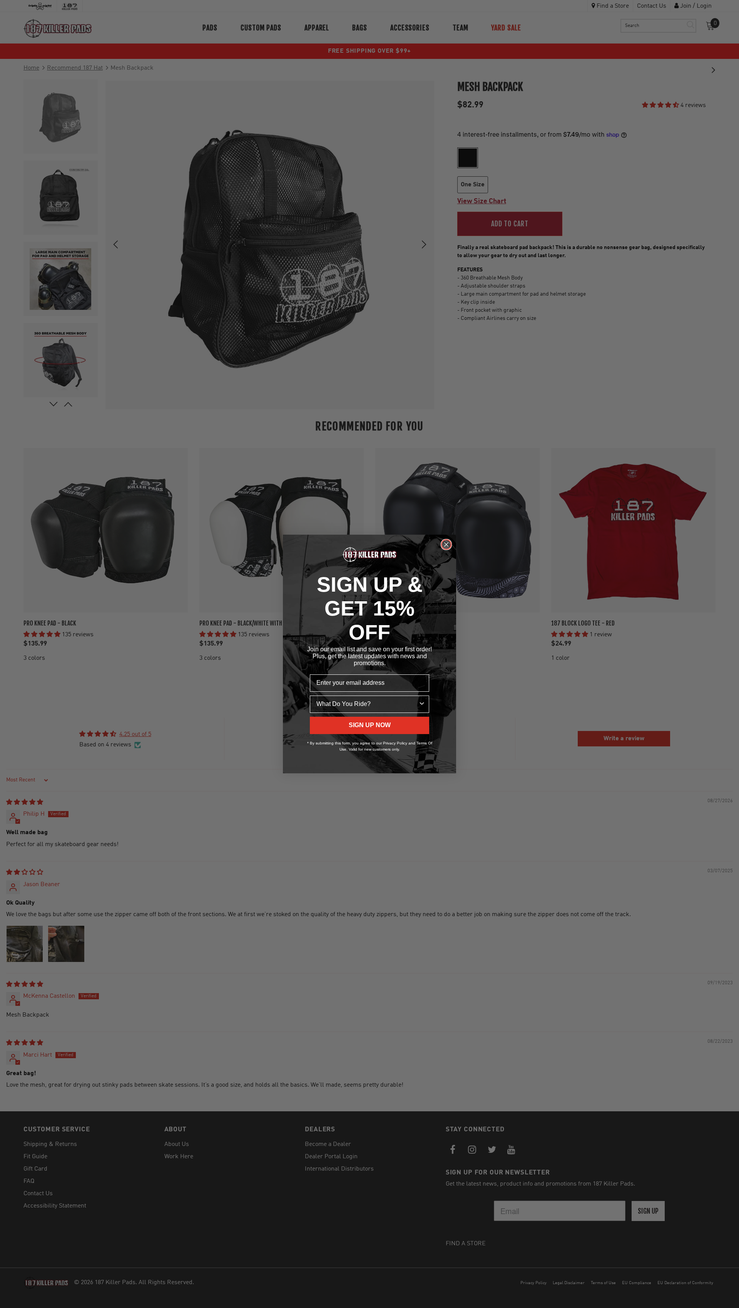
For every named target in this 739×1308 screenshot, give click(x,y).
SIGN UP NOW (370, 725)
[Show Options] (422, 704)
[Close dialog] (446, 544)
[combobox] (367, 704)
